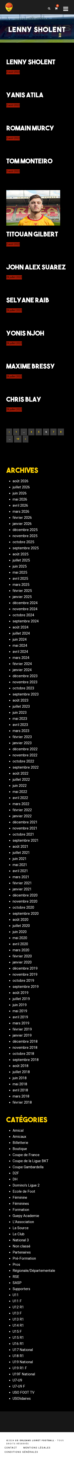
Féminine (20, 1197)
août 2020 (20, 919)
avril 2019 (20, 1017)
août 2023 (20, 700)
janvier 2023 (22, 743)
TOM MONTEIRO (29, 161)
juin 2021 (20, 859)
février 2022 (22, 810)
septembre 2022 (26, 767)
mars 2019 (21, 1023)
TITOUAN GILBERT (32, 234)
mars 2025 (21, 584)
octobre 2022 (23, 761)
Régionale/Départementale (34, 1270)
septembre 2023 (26, 694)
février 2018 (22, 1102)
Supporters (21, 1289)
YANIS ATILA (24, 95)
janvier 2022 (22, 816)
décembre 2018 (25, 1041)
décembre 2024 (25, 603)
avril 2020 (20, 944)
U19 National (23, 1362)
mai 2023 (20, 718)
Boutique (20, 1149)
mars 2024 (21, 658)
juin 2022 (20, 785)
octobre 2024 (23, 615)
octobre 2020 (23, 907)
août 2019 (20, 993)
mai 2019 (20, 1011)
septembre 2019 (26, 986)
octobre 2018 (23, 1053)
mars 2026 (21, 511)
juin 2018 (20, 1078)
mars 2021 (21, 877)
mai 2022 (20, 792)
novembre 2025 (25, 536)
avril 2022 (20, 798)
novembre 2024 (25, 609)
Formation (21, 1209)
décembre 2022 (25, 749)
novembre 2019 (25, 974)
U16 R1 (18, 1344)
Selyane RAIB (27, 300)
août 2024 (20, 627)
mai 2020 (20, 938)
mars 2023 (21, 731)
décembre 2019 (25, 968)
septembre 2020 (26, 913)
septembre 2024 (26, 621)
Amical (18, 1130)
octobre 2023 (23, 688)
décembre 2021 (25, 822)
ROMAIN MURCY (30, 128)
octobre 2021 (23, 834)
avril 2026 (20, 505)
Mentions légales (37, 1447)
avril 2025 (20, 578)
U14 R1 (18, 1325)
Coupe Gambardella (28, 1167)
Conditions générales (21, 1452)
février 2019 (22, 1029)
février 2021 (22, 883)
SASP (17, 1283)
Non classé (21, 1246)
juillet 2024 (21, 633)
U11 (16, 1295)
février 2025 (22, 591)
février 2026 (22, 517)
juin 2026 (20, 493)
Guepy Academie (26, 1216)
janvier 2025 (22, 597)
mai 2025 (20, 572)
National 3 (21, 1240)
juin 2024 (20, 639)
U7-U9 (17, 1380)
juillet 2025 (21, 560)
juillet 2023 (21, 706)
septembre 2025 (26, 548)
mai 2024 (20, 645)
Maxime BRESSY (30, 366)
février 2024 (22, 664)
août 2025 (20, 554)
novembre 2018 (25, 1047)
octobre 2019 (23, 980)
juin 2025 (20, 566)
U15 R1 (18, 1337)
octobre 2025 (23, 542)
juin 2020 (20, 932)
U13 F (17, 1313)
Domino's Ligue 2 (26, 1185)
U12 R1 (18, 1307)
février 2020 (22, 956)
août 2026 (20, 481)
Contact (10, 1447)
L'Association (23, 1222)
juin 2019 (20, 1005)
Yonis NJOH (25, 333)
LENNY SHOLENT (30, 62)
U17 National (23, 1350)
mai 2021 (20, 865)
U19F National (24, 1374)
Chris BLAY (23, 399)
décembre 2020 (25, 895)
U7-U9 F (19, 1386)
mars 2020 (21, 950)
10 (18, 439)
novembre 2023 (25, 682)
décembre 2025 (25, 530)
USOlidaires (22, 1398)
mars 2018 (21, 1096)
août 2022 (20, 773)
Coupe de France (26, 1155)
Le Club (18, 1234)
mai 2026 (20, 499)
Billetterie (20, 1142)
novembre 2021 (25, 828)
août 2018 (20, 1066)
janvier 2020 (22, 962)
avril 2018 (20, 1090)
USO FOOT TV (23, 1392)
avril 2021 (20, 871)
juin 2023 (20, 712)
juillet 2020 (21, 926)
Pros (16, 1264)
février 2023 (22, 737)
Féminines (21, 1203)
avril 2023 (20, 725)
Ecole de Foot (24, 1191)
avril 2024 (20, 651)
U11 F (17, 1301)
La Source (21, 1228)
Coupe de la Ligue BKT (30, 1161)
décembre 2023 (25, 676)
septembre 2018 (26, 1060)
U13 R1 (18, 1319)
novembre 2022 (25, 755)
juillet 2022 (21, 779)
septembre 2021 (26, 840)
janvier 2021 (22, 889)
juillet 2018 (21, 1072)
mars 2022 (21, 804)
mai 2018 (20, 1084)
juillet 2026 (21, 487)
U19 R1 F (20, 1368)
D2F (16, 1173)
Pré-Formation (24, 1258)
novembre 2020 (25, 901)
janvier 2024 (22, 670)
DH (15, 1179)
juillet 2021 (21, 852)
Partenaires (22, 1252)
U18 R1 (18, 1356)
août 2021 (20, 846)
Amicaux (19, 1136)
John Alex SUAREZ (36, 267)
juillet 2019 (21, 999)
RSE (16, 1277)
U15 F (17, 1331)
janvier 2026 (22, 524)
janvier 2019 (22, 1035)
